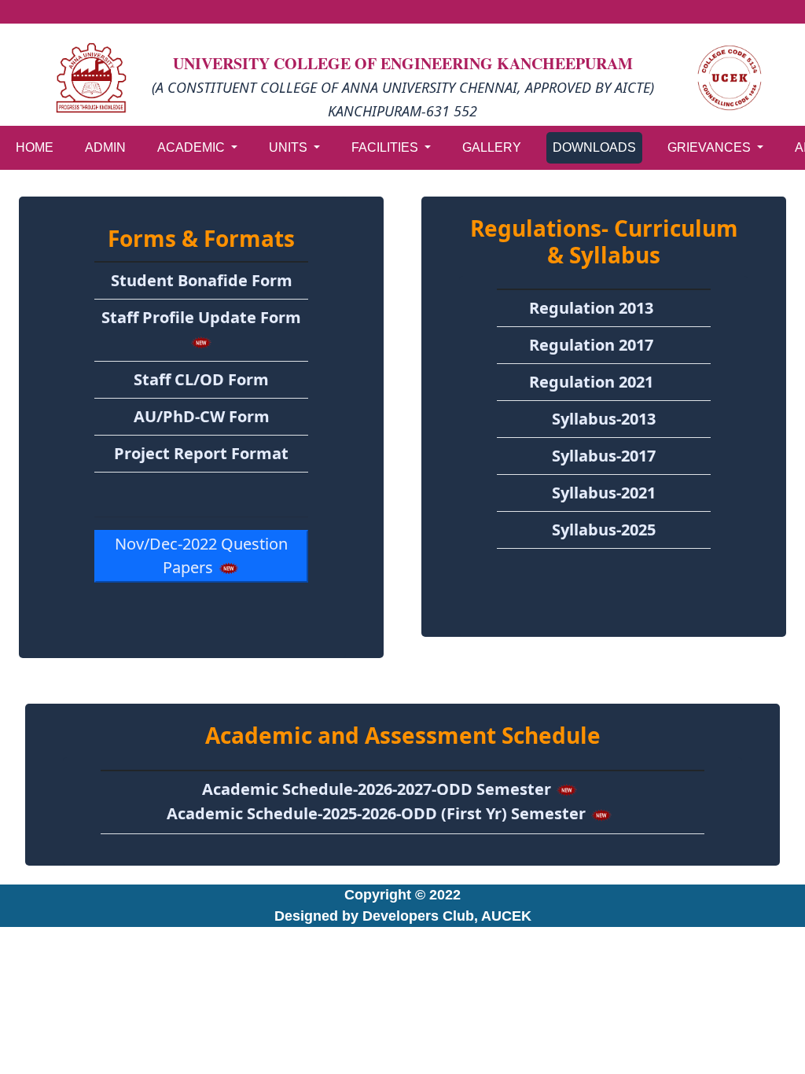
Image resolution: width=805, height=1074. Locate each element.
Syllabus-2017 (604, 455)
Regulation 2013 (591, 307)
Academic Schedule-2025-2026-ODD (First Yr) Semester (378, 813)
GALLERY (491, 147)
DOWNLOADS (594, 147)
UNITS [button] (290, 147)
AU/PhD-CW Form (202, 416)
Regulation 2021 (591, 381)
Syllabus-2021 (604, 492)
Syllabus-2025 (604, 529)
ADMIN (105, 147)
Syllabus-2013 (604, 418)
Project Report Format (201, 453)
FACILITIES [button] (386, 147)
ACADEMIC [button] (192, 147)
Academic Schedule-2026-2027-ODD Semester (378, 789)
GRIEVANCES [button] (710, 147)
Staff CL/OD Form (201, 379)
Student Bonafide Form (201, 280)
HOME (34, 147)
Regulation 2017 (591, 344)
